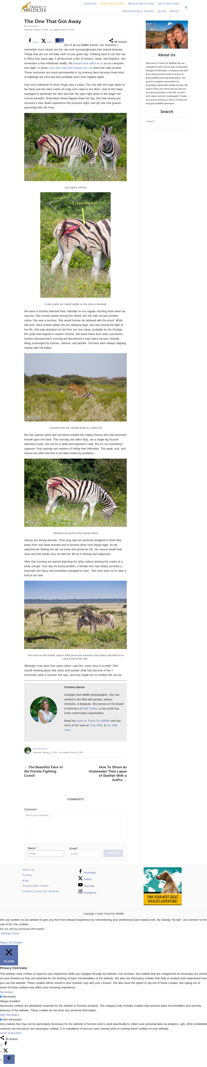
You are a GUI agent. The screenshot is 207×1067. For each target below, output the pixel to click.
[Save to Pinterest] (9, 1059)
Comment (30, 809)
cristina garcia (32, 26)
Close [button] (15, 933)
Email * (74, 848)
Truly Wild (96, 725)
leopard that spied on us (88, 63)
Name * (32, 848)
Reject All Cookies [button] (11, 942)
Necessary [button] (6, 992)
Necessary (9, 996)
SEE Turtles (90, 708)
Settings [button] (6, 933)
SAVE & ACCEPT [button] (11, 1033)
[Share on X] (5, 1051)
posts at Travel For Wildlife (93, 720)
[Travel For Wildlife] (36, 7)
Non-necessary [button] (9, 1014)
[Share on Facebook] (5, 1044)
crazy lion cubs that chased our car (70, 67)
